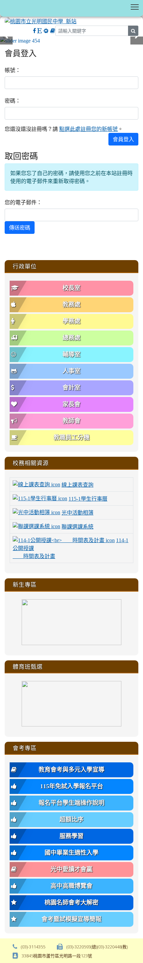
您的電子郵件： (23, 202)
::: (6, 46)
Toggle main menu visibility (135, 6)
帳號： (13, 70)
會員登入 (123, 139)
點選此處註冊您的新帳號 (88, 129)
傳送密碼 (19, 227)
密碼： (13, 100)
